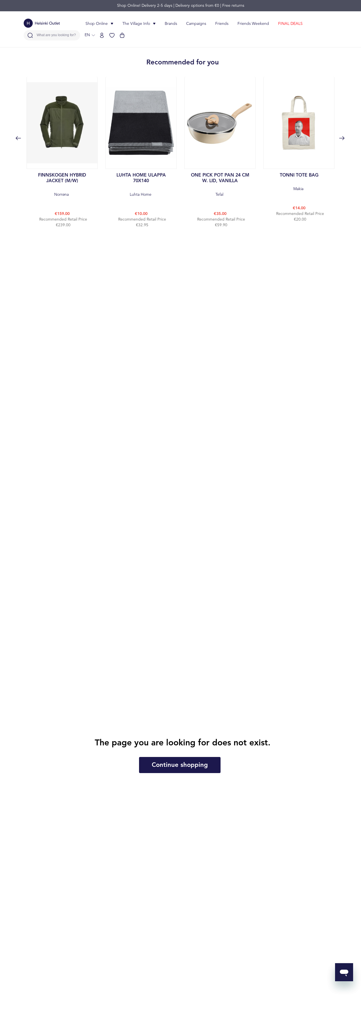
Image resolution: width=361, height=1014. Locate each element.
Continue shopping (180, 765)
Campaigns (196, 24)
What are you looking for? (56, 35)
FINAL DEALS (290, 24)
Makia (299, 182)
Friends (221, 24)
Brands (171, 24)
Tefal (220, 185)
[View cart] (122, 35)
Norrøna (62, 185)
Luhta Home (141, 185)
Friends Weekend (253, 24)
